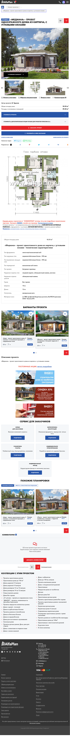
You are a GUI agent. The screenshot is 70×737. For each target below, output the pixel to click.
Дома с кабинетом (44, 577)
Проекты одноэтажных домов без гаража (51, 599)
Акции (37, 715)
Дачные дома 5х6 (44, 594)
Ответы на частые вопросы (8, 687)
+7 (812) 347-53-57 (43, 655)
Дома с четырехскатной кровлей (49, 585)
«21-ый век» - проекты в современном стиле (18, 598)
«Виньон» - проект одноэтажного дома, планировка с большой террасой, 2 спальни (49, 341)
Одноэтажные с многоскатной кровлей (51, 623)
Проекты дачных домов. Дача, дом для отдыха (16, 625)
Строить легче (8, 221)
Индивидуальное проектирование (10, 704)
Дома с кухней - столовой (11, 607)
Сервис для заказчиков (35, 421)
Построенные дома (41, 689)
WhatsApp (28, 141)
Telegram (18, 141)
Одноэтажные (42, 587)
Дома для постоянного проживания (15, 619)
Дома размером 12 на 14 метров (14, 588)
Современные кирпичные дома (48, 611)
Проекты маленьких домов (47, 582)
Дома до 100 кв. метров (46, 580)
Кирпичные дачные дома (46, 606)
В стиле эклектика (44, 628)
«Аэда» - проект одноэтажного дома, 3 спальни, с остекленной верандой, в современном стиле (14, 519)
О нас (37, 695)
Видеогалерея (40, 692)
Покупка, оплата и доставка (8, 681)
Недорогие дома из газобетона (48, 589)
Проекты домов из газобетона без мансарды (53, 618)
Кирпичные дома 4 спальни (47, 609)
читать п (40, 366)
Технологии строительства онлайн (45, 682)
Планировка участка (6, 700)
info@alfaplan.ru (42, 661)
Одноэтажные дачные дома (47, 597)
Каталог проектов (6, 678)
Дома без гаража (9, 595)
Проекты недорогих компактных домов (16, 604)
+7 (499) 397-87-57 (43, 658)
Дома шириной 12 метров (12, 583)
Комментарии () (60, 97)
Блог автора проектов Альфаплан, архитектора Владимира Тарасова (52, 678)
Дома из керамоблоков (11, 617)
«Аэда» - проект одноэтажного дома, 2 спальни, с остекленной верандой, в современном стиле (14, 340)
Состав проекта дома (45, 223)
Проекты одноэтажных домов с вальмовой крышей (52, 603)
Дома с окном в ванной (11, 631)
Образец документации (28, 97)
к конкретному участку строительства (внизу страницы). (24, 229)
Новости (38, 702)
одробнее (48, 366)
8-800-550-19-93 (42, 650)
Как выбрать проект (6, 691)
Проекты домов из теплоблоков (14, 612)
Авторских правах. (35, 723)
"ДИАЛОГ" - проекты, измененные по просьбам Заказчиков (15, 601)
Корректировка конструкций (9, 697)
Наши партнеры (40, 686)
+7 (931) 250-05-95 (43, 652)
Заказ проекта (5, 710)
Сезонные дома (8, 622)
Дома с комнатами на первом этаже (15, 628)
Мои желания (5, 717)
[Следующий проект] (37, 567)
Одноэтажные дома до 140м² (48, 620)
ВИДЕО (19, 223)
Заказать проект (36, 128)
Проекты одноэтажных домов (13, 578)
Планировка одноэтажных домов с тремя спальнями (51, 614)
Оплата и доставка (9, 97)
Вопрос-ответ (45, 97)
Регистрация (6, 660)
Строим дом (39, 674)
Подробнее (10, 331)
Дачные (40, 592)
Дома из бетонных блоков (12, 614)
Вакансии (38, 708)
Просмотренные (5, 713)
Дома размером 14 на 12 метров (14, 590)
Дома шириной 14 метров (12, 585)
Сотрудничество (40, 705)
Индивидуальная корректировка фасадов (12, 707)
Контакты (38, 699)
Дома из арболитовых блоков (13, 609)
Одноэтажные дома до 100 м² (13, 580)
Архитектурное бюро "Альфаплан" (6, 648)
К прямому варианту (14, 74)
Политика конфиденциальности (44, 712)
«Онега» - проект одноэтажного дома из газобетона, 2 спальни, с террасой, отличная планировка (49, 518)
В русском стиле (43, 625)
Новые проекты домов (10, 593)
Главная (3, 674)
